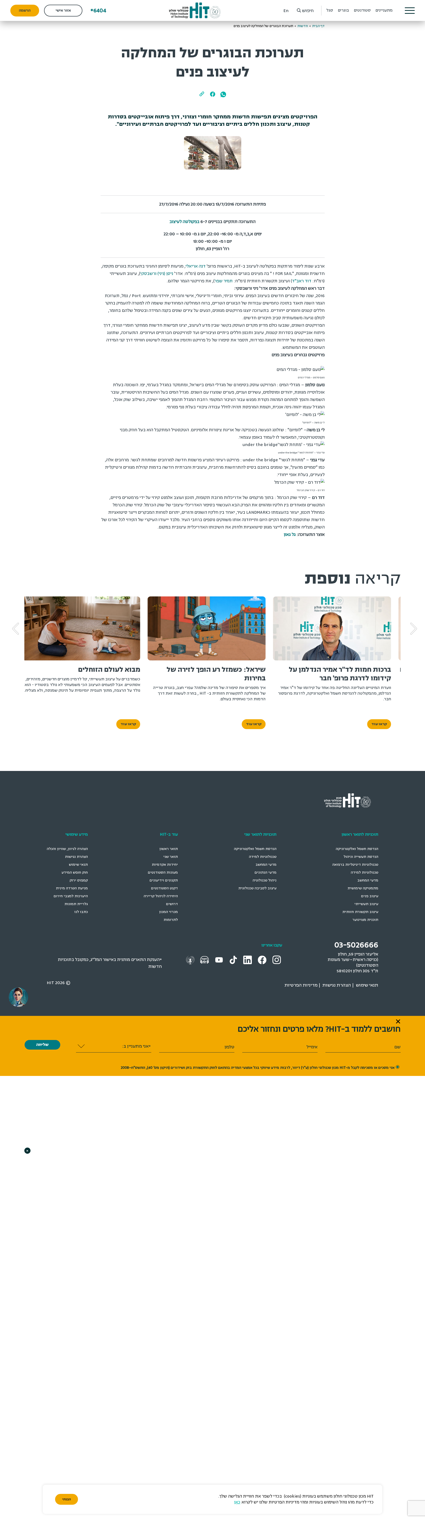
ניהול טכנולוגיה (264, 880)
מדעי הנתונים (265, 872)
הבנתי (66, 1499)
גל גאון (290, 534)
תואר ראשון (168, 848)
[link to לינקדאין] (248, 960)
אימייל (312, 1047)
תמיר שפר (223, 281)
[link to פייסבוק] (263, 960)
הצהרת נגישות (76, 856)
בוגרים (343, 10)
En (285, 10)
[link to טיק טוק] (234, 960)
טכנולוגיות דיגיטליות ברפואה (355, 864)
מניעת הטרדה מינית (72, 888)
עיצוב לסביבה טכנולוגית (257, 888)
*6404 (98, 10)
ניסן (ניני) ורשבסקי (156, 274)
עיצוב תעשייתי (366, 904)
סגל (329, 10)
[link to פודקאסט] (205, 960)
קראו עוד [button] (385, 724)
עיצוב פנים (369, 896)
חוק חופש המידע (74, 872)
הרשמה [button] (24, 10)
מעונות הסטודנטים (163, 872)
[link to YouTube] (220, 960)
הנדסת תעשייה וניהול (361, 856)
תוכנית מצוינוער (365, 919)
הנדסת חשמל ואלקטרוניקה (357, 848)
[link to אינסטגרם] (277, 960)
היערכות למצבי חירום (71, 896)
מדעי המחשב (367, 880)
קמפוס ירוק (79, 880)
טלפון (229, 1047)
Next (22, 621)
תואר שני (170, 856)
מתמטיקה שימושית (363, 888)
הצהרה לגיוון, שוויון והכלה (67, 848)
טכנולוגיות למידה (364, 872)
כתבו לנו (81, 911)
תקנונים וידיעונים (164, 880)
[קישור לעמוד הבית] (195, 10)
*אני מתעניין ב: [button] (136, 1046)
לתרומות (171, 919)
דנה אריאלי (195, 266)
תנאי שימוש (78, 864)
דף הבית (318, 26)
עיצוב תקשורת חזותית (360, 911)
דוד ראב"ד (301, 281)
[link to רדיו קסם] (191, 960)
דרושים (172, 904)
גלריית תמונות (76, 904)
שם (397, 1047)
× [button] (27, 1150)
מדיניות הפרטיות (301, 985)
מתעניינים (384, 10)
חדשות (302, 26)
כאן (237, 1502)
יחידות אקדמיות (165, 864)
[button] (410, 10)
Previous (421, 621)
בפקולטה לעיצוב (184, 222)
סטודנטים (362, 10)
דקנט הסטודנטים (164, 888)
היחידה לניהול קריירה (161, 896)
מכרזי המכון (168, 911)
